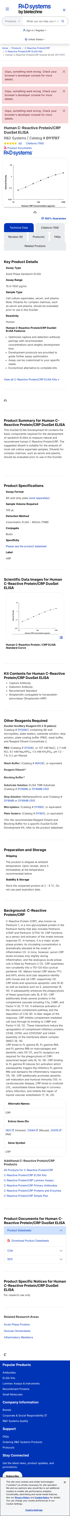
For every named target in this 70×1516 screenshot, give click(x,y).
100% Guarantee (55, 218)
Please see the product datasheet (26, 546)
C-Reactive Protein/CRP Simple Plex (26, 1195)
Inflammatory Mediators (18, 1337)
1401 (8, 1130)
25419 (54, 1130)
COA (10, 1250)
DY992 (40, 813)
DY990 (38, 807)
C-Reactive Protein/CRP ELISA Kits (23, 51)
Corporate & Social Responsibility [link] (23, 1415)
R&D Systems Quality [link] (15, 1421)
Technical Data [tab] (19, 227)
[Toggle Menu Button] (7, 9)
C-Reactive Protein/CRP (37, 48)
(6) (20, 143)
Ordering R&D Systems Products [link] (22, 1442)
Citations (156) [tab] (50, 227)
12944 (31, 1130)
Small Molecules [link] (12, 1394)
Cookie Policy (42, 1497)
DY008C (23, 729)
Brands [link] (7, 1409)
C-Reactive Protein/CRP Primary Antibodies (30, 1185)
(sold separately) (39, 498)
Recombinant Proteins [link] (16, 1389)
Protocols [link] (8, 1447)
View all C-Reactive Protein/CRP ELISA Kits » (31, 379)
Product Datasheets (19, 1230)
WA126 (39, 763)
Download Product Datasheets (30, 1240)
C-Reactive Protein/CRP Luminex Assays (29, 1180)
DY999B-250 (40, 789)
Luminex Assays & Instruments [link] (21, 1383)
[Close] (64, 71)
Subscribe (12, 1476)
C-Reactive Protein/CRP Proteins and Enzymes (32, 1190)
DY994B (9, 800)
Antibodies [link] (9, 1372)
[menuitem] (5, 48)
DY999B (23, 789)
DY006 (28, 747)
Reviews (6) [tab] (15, 236)
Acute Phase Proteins (17, 1324)
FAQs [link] (6, 1436)
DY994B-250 (26, 800)
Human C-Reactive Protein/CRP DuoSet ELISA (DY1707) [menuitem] (35, 54)
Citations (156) (35, 143)
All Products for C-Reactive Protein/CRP (28, 1170)
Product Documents (19, 148)
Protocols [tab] (38, 236)
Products (16, 48)
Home (5, 48)
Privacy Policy (22, 1497)
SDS (10, 1259)
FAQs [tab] (57, 236)
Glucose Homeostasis (17, 1330)
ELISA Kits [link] (9, 1378)
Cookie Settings (33, 1510)
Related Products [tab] (35, 246)
